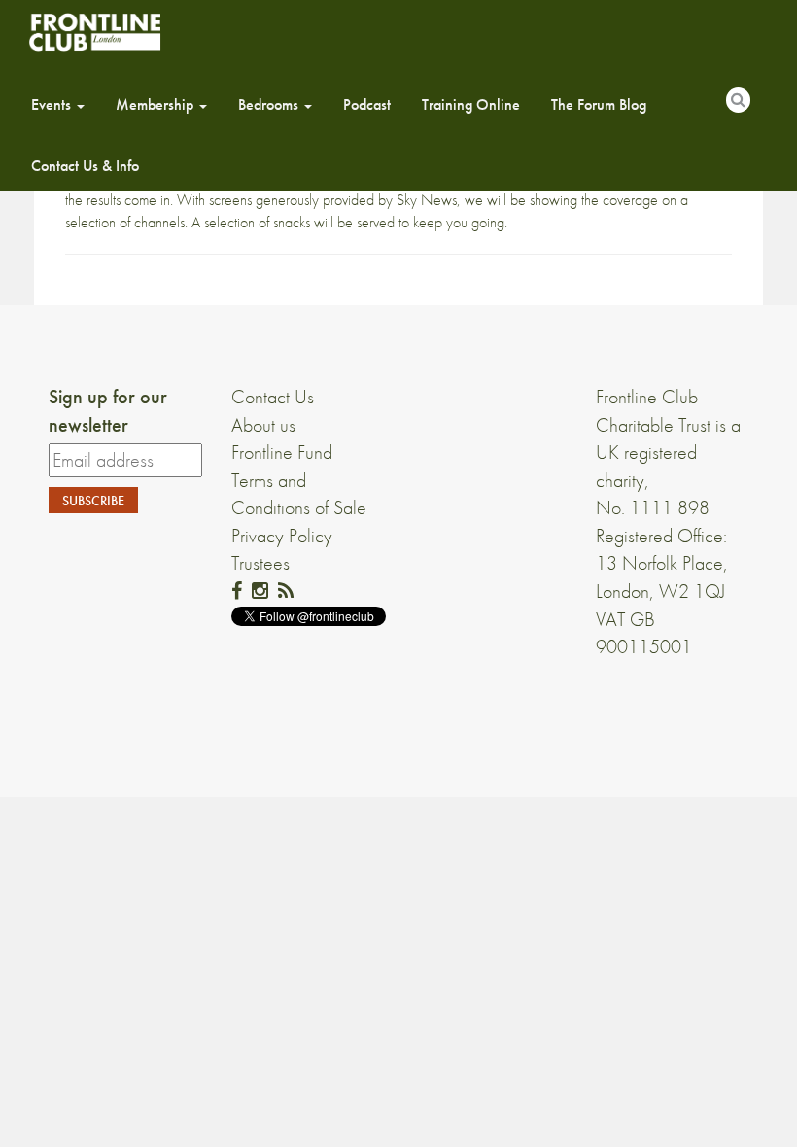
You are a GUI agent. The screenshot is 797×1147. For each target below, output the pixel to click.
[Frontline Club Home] (94, 31)
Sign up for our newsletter (108, 410)
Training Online (471, 104)
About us (263, 424)
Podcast (367, 104)
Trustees (260, 562)
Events (53, 104)
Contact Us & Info (85, 166)
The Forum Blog (598, 104)
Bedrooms (270, 104)
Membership (156, 104)
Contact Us (272, 396)
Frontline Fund (281, 452)
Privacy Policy (281, 535)
